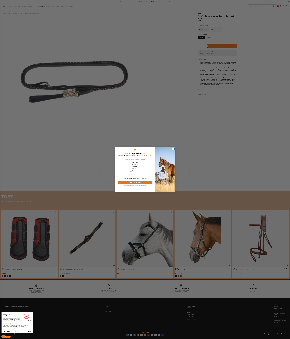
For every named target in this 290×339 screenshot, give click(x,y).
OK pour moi (28, 331)
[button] (3, 336)
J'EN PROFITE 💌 (135, 182)
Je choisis (17, 331)
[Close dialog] (173, 149)
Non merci (7, 331)
